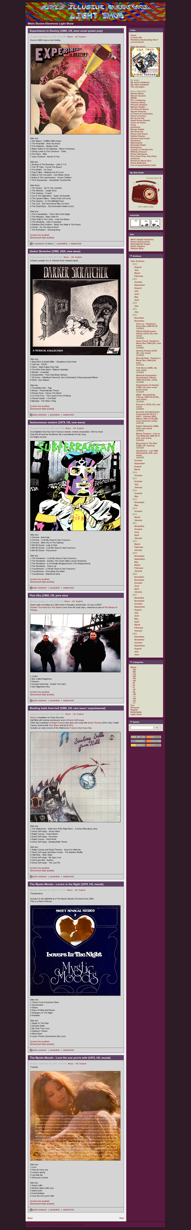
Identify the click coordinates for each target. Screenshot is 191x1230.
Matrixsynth (136, 143)
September (139, 285)
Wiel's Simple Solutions (142, 239)
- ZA (134, 701)
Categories (137, 662)
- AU (134, 669)
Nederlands (136, 712)
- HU (134, 681)
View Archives (137, 261)
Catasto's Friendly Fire (142, 149)
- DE (134, 676)
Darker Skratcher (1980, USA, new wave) (147, 427)
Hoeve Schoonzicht (140, 242)
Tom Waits (54, 725)
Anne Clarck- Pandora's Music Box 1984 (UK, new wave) (148, 343)
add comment (39, 415)
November (139, 321)
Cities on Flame (138, 123)
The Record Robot (140, 109)
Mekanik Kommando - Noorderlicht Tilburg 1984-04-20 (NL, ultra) (147, 377)
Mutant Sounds (138, 96)
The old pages (138, 87)
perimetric (135, 127)
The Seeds (56, 607)
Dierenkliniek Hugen (140, 244)
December (139, 318)
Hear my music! (138, 46)
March (137, 273)
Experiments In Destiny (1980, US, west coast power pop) (147, 387)
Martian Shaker (138, 107)
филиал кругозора (140, 138)
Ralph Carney (58, 723)
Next (121, 1218)
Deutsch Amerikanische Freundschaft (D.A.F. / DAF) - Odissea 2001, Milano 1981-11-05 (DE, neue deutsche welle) (147, 416)
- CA (134, 674)
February (138, 276)
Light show (136, 714)
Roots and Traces (139, 134)
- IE (133, 683)
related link (76, 243)
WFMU (134, 98)
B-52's (70, 725)
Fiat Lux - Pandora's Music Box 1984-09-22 (146, 325)
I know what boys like (81, 728)
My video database (140, 84)
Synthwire (135, 140)
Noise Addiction (138, 163)
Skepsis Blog (137, 248)
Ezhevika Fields (138, 145)
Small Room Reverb (140, 120)
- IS (133, 685)
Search (135, 722)
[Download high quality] (42, 237)
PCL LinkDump (138, 100)
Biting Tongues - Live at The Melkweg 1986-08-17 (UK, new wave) (148, 435)
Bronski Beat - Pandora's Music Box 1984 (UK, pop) (148, 360)
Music (70, 37)
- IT (133, 687)
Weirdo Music (137, 93)
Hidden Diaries (138, 136)
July (136, 270)
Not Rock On (137, 131)
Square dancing (138, 111)
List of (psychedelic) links (143, 165)
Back (30, 1218)
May (136, 297)
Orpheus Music (138, 102)
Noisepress (136, 147)
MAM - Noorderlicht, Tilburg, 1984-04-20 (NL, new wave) (147, 397)
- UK (134, 694)
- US (76, 37)
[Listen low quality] (39, 235)
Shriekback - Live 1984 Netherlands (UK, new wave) (147, 453)
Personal (135, 707)
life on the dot (137, 118)
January (138, 487)
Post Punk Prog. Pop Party (143, 156)
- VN (134, 698)
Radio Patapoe (138, 246)
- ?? (134, 703)
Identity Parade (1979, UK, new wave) (146, 352)
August (138, 267)
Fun (132, 705)
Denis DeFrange (76, 720)
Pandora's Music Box (141, 161)
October (138, 282)
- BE (134, 672)
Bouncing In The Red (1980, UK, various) (146, 444)
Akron (33, 717)
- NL (134, 692)
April (136, 300)
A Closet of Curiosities (142, 114)
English (82, 37)
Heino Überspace (139, 154)
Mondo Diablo (137, 129)
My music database (140, 82)
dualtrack (135, 158)
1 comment (38, 243)
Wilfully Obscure (139, 152)
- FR (134, 678)
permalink (62, 243)
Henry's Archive (138, 116)
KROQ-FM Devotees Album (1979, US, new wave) (147, 333)
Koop (133, 125)
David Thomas (95, 723)
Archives (136, 256)
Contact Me (136, 37)
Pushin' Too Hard (38, 607)
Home (133, 35)
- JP (133, 690)
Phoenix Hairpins (139, 105)
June (136, 294)
